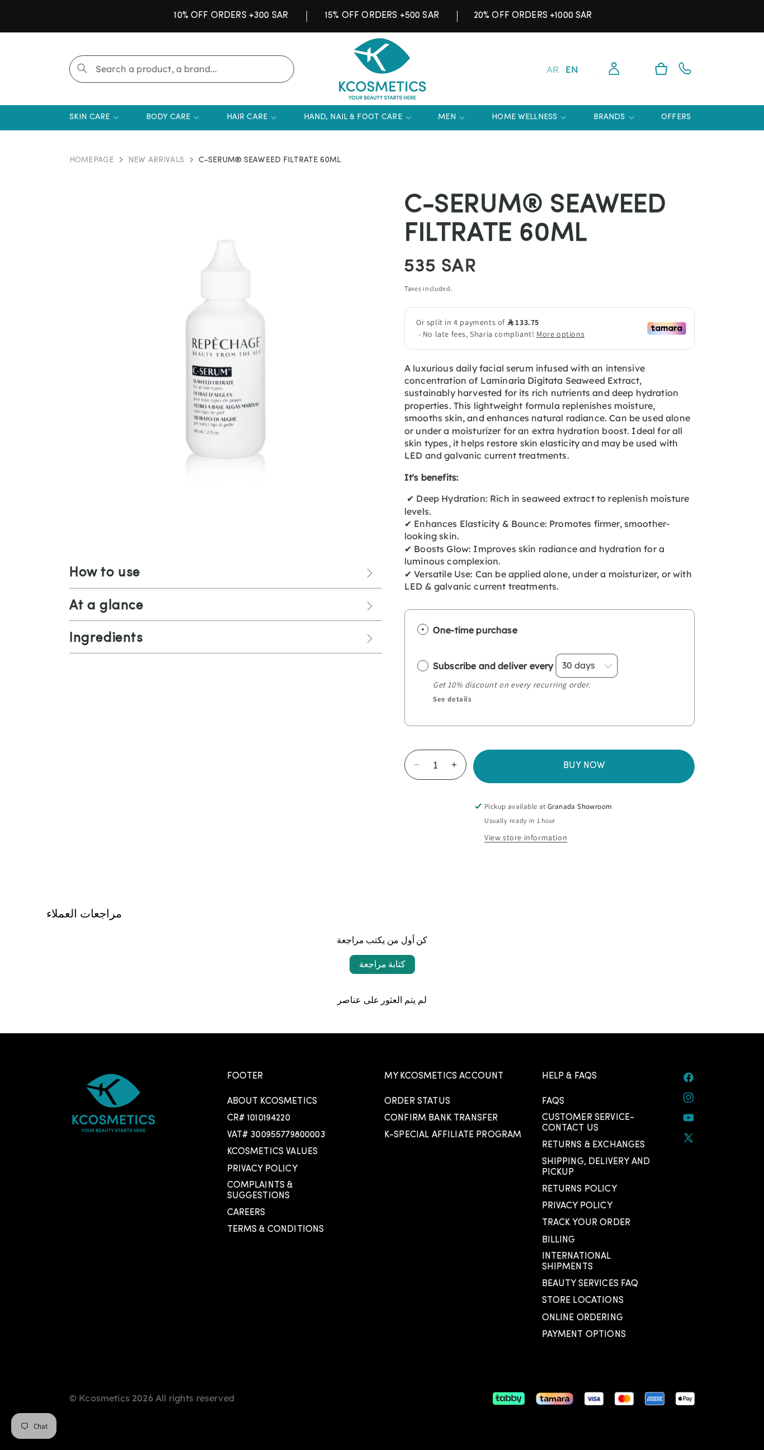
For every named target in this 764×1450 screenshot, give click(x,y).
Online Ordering (582, 1318)
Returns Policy (579, 1189)
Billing (559, 1240)
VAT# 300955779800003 (276, 1135)
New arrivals (156, 160)
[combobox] (181, 69)
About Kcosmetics (272, 1101)
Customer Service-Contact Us (588, 1123)
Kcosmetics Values (272, 1151)
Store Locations (583, 1300)
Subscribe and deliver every (494, 665)
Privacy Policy (262, 1169)
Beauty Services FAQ (590, 1283)
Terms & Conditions (275, 1229)
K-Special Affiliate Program (452, 1135)
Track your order (586, 1222)
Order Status (417, 1101)
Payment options (584, 1334)
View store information (525, 837)
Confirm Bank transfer (441, 1118)
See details (452, 699)
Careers (246, 1212)
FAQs (553, 1101)
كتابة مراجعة (382, 964)
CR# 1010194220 (258, 1118)
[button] (661, 69)
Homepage (91, 160)
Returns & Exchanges (593, 1145)
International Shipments (576, 1262)
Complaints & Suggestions (260, 1191)
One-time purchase (475, 629)
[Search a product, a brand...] (82, 68)
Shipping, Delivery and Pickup (596, 1167)
